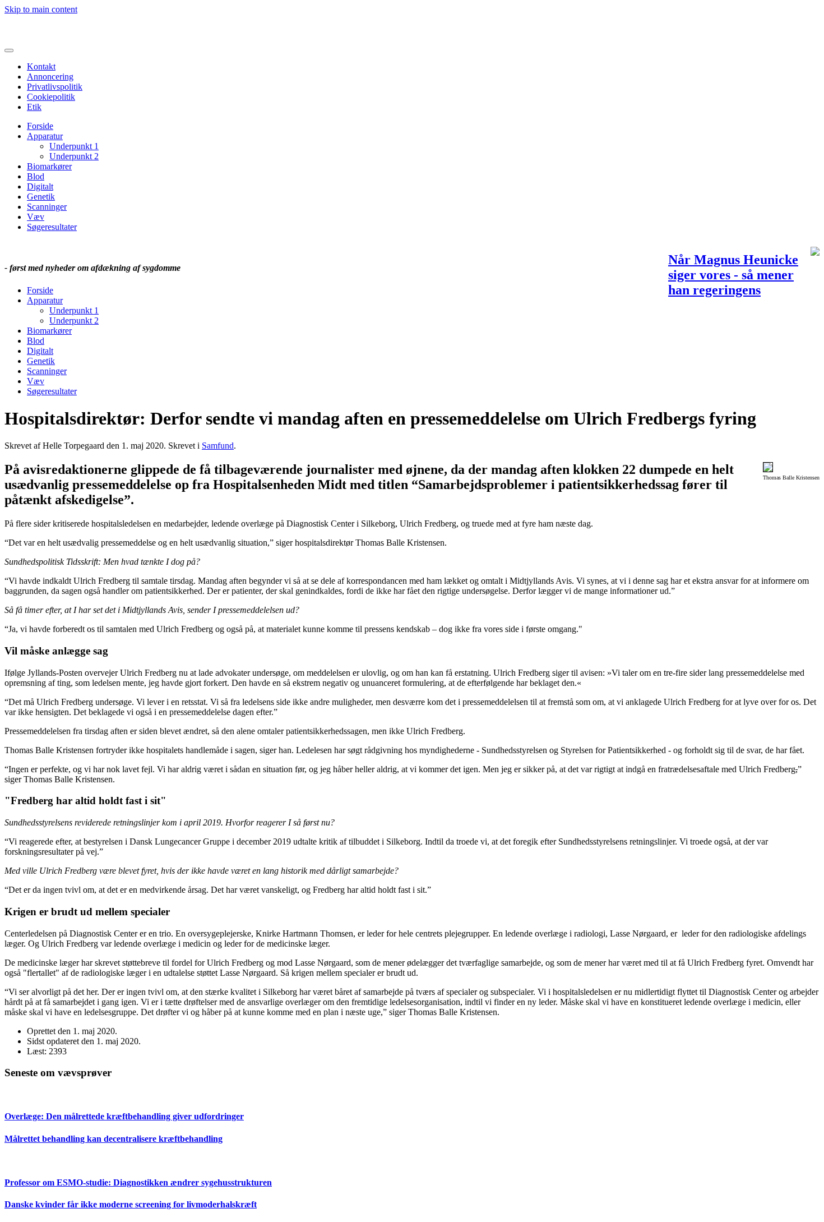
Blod (35, 176)
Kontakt (41, 66)
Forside (40, 126)
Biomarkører (49, 166)
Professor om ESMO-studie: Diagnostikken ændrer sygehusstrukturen (138, 1182)
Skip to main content (40, 9)
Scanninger (47, 206)
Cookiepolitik (51, 97)
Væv (35, 217)
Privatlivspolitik (54, 86)
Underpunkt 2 (74, 156)
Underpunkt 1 (74, 146)
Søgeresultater (52, 227)
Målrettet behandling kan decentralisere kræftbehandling (113, 1138)
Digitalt (40, 186)
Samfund (218, 445)
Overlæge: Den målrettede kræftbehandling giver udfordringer (124, 1116)
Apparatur (45, 136)
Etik (34, 107)
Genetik (41, 196)
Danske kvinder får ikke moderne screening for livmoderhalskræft (130, 1204)
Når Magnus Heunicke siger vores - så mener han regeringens (733, 274)
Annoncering (50, 76)
